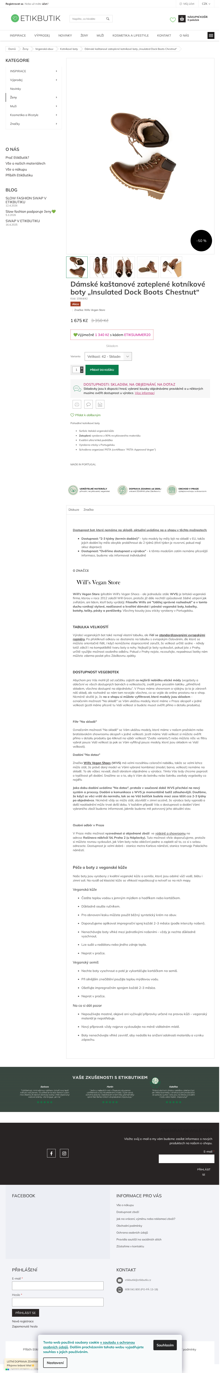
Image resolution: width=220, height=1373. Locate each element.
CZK (205, 3)
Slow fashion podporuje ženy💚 (31, 212)
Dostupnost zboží (127, 1212)
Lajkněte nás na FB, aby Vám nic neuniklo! (51, 1153)
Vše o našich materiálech (25, 163)
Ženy (13, 97)
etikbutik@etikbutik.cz (138, 1279)
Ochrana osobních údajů (132, 1232)
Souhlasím (165, 1345)
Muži (13, 106)
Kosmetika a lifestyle (24, 115)
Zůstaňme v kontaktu (130, 1246)
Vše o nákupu (16, 169)
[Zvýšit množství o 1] (81, 368)
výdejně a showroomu (170, 833)
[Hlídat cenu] (100, 404)
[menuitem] (18, 35)
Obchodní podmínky (129, 1225)
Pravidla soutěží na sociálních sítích (139, 1239)
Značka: (89, 310)
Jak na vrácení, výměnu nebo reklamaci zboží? (145, 1218)
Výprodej (16, 80)
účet (44, 3)
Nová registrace (23, 1321)
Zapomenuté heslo (25, 1326)
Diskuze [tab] (74, 510)
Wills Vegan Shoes (97, 763)
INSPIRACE (18, 71)
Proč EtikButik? (17, 158)
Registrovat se (14, 3)
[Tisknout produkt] (77, 404)
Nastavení (55, 1363)
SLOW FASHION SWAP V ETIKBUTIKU (26, 200)
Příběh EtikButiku (19, 175)
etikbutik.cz (64, 1153)
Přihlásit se (203, 1171)
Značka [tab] (88, 510)
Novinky (15, 89)
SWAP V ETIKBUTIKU (23, 221)
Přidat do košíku (102, 369)
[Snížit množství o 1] (81, 371)
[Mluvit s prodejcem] (88, 404)
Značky (15, 124)
